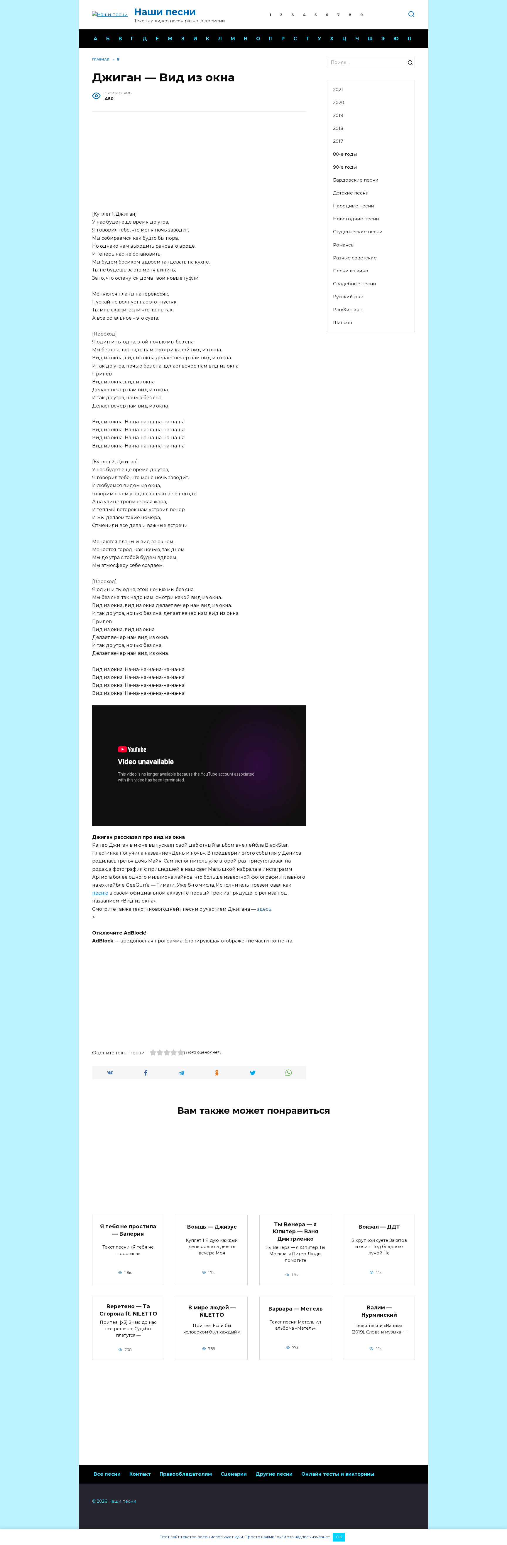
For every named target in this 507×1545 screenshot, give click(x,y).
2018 (338, 128)
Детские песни (351, 193)
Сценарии (234, 1474)
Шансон (342, 322)
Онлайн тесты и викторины (337, 1474)
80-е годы (345, 154)
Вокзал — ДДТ (379, 1227)
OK (339, 1536)
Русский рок (348, 296)
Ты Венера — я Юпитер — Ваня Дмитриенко (295, 1231)
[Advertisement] (199, 162)
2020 (338, 102)
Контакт (140, 1474)
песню (100, 893)
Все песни (107, 1474)
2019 (338, 115)
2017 (338, 141)
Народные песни (353, 206)
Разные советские (355, 258)
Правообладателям (186, 1474)
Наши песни (165, 12)
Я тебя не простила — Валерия (128, 1230)
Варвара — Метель (295, 1309)
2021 (338, 89)
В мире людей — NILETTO (212, 1311)
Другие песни (274, 1474)
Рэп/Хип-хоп (347, 309)
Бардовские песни (355, 180)
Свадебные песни (354, 283)
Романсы (343, 245)
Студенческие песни (358, 231)
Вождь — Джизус (212, 1227)
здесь (264, 909)
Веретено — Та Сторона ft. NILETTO (128, 1310)
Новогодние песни (356, 219)
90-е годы (345, 167)
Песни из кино (350, 271)
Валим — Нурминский (379, 1311)
